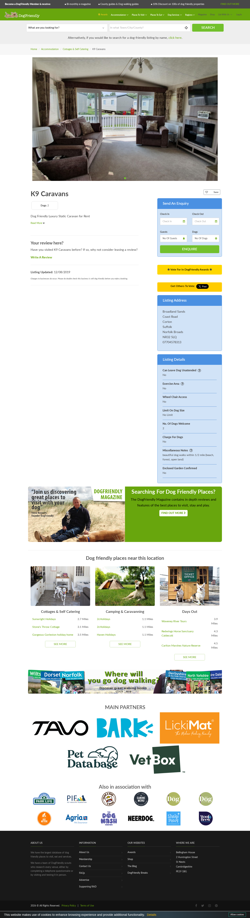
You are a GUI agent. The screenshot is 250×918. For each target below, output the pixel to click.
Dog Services (174, 15)
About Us (84, 852)
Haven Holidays (106, 634)
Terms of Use (87, 906)
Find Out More (230, 4)
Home (34, 49)
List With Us (223, 15)
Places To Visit (138, 15)
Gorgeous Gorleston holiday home (52, 634)
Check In (164, 214)
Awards (103, 15)
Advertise (84, 880)
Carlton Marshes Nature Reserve (181, 645)
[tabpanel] (125, 119)
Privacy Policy (69, 906)
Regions (189, 15)
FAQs (82, 873)
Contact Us (85, 866)
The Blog (132, 866)
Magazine (202, 15)
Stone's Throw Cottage (46, 627)
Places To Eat (156, 15)
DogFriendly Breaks (138, 873)
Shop (212, 15)
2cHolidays (103, 619)
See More (60, 644)
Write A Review (41, 257)
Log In (239, 15)
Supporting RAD (88, 887)
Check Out (198, 214)
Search (208, 27)
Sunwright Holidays (44, 619)
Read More (37, 223)
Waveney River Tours (174, 621)
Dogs (195, 232)
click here (175, 37)
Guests (163, 232)
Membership (85, 859)
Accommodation (119, 15)
